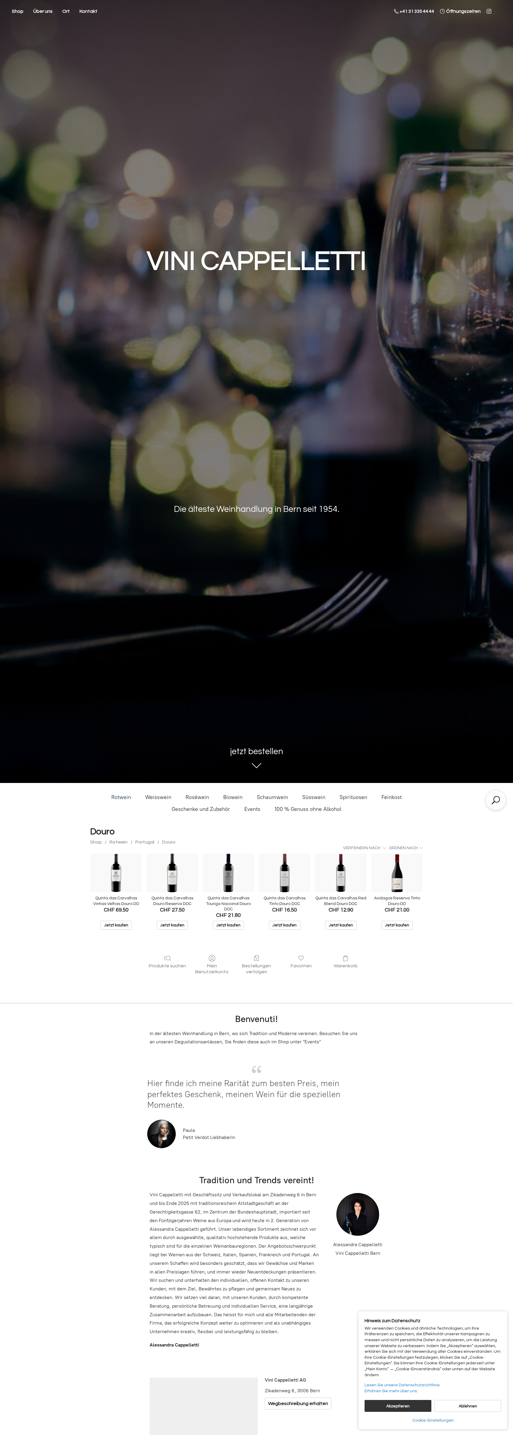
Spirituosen (353, 797)
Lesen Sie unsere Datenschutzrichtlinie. (403, 1385)
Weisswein (158, 797)
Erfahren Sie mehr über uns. (391, 1391)
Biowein (233, 797)
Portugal (144, 842)
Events (252, 809)
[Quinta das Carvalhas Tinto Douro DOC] (284, 873)
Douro (168, 842)
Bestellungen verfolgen (256, 968)
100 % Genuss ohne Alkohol (308, 809)
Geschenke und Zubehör (201, 809)
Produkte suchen (167, 965)
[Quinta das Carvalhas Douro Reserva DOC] (172, 873)
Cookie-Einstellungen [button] (433, 1420)
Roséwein (197, 797)
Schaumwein (272, 797)
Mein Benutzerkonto (212, 968)
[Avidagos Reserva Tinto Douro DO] (397, 873)
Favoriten (301, 965)
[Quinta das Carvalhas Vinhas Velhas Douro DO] (116, 873)
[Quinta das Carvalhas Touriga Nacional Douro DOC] (228, 873)
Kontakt (88, 11)
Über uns (43, 11)
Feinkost (391, 797)
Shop (17, 11)
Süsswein (313, 797)
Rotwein (121, 797)
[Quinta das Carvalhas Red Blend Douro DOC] (340, 873)
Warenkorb (346, 965)
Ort (66, 11)
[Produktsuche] (495, 800)
